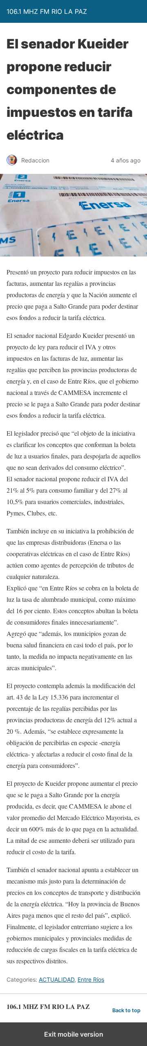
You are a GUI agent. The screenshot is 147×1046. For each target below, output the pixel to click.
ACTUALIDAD (56, 979)
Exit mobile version (73, 1034)
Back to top (126, 1010)
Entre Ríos (91, 979)
